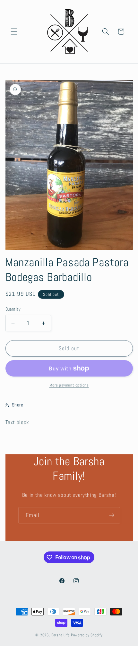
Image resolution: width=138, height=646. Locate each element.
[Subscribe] (111, 515)
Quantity (13, 309)
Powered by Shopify (87, 635)
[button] (14, 31)
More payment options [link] (69, 385)
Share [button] (17, 405)
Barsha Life (60, 635)
